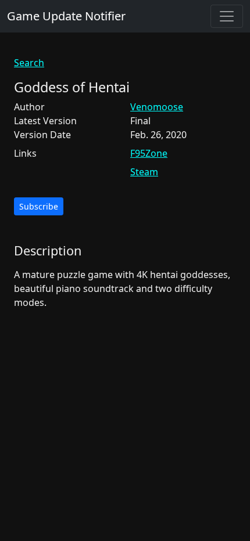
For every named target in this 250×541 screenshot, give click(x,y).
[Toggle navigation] (226, 16)
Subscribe (38, 206)
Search (29, 62)
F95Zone (148, 153)
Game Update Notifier (66, 16)
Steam (144, 171)
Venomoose (156, 106)
